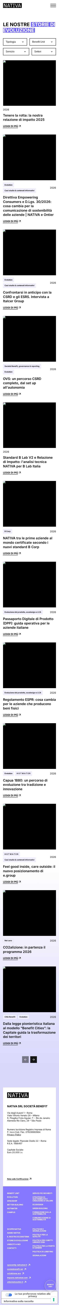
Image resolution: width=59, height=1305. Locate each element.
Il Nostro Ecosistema (18, 1237)
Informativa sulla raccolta (18, 1301)
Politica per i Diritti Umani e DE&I (43, 1241)
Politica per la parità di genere (44, 1247)
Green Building (40, 1208)
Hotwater (12, 1208)
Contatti (11, 1248)
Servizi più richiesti (42, 1193)
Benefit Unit (13, 1193)
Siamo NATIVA (13, 1233)
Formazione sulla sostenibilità (42, 1213)
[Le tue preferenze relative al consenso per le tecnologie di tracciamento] (54, 1300)
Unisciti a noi (13, 1244)
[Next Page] (33, 1059)
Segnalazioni (39, 1255)
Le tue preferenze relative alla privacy (32, 1295)
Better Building (15, 1205)
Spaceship (12, 1201)
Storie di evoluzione (17, 1240)
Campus (11, 1212)
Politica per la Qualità (40, 1236)
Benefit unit (50, 1286)
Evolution (12, 1197)
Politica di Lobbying (43, 1252)
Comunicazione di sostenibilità (42, 1219)
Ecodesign (38, 1205)
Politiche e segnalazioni (39, 1230)
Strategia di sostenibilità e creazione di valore (43, 1199)
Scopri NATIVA (14, 1229)
